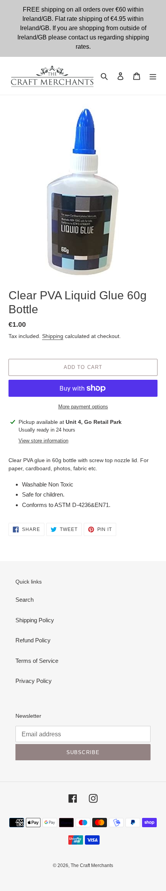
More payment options (83, 407)
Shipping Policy (34, 620)
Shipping (52, 336)
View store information (43, 441)
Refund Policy (33, 640)
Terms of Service (36, 660)
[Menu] (153, 76)
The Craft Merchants (92, 865)
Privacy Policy (33, 681)
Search (24, 599)
